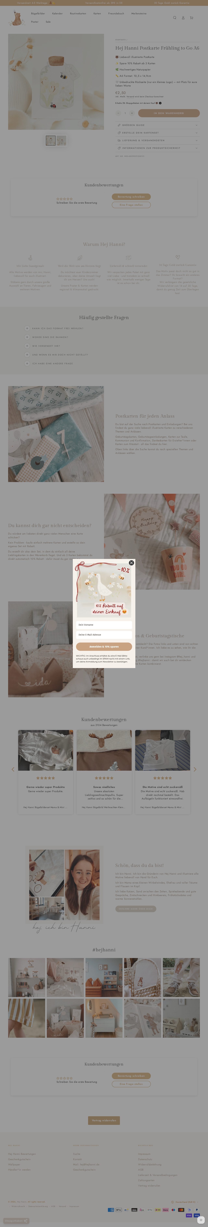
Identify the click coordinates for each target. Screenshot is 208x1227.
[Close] (131, 563)
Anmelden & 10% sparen (104, 646)
